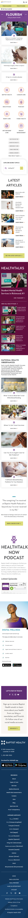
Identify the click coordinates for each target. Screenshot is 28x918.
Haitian (14, 853)
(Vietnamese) (14, 843)
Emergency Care (14, 146)
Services (14, 785)
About (14, 779)
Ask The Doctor (14, 139)
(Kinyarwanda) (14, 867)
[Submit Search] (21, 168)
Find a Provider (21, 6)
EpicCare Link (14, 806)
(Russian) (14, 836)
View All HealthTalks (8, 304)
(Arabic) (14, 819)
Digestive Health (14, 142)
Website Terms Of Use (14, 902)
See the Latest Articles (13, 256)
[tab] (14, 310)
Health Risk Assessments (14, 792)
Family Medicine (14, 149)
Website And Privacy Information (14, 899)
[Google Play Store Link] (21, 765)
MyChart (14, 889)
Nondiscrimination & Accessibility (14, 909)
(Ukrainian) (14, 846)
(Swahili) (14, 849)
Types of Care (14, 782)
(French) (14, 825)
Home (14, 876)
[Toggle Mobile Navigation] (26, 2)
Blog (14, 803)
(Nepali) (14, 832)
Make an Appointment (14, 886)
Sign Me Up (13, 728)
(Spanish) (14, 839)
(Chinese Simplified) (14, 822)
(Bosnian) (14, 860)
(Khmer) (14, 856)
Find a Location (7, 6)
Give (14, 799)
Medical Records (14, 789)
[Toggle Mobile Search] (24, 2)
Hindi (14, 863)
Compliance (14, 906)
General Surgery (14, 153)
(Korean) (14, 829)
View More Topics (14, 156)
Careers (14, 796)
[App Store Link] (7, 765)
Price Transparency (14, 809)
